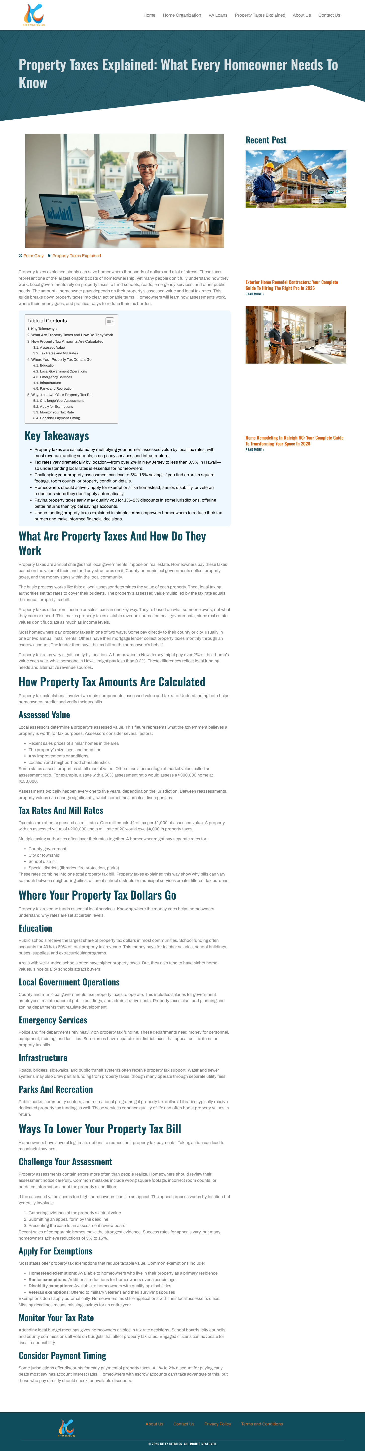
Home (149, 15)
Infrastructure (50, 383)
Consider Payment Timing (60, 418)
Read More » (255, 293)
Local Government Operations (63, 371)
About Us (302, 15)
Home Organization (182, 15)
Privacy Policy (217, 1424)
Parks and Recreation (56, 388)
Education (48, 365)
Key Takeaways (44, 329)
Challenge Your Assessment (62, 401)
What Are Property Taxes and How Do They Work (72, 335)
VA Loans (218, 15)
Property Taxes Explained (260, 15)
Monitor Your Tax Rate (57, 412)
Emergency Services (56, 377)
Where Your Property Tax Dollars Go (61, 360)
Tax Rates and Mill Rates (59, 353)
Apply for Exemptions (56, 406)
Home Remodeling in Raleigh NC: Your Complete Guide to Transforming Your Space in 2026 (294, 440)
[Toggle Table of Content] (107, 321)
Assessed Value (52, 347)
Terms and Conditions (262, 1424)
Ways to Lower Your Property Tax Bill (62, 395)
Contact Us (329, 15)
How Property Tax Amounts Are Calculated (67, 341)
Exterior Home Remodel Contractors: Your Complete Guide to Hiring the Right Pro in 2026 (292, 285)
